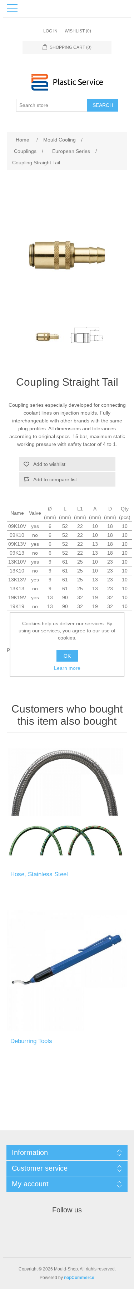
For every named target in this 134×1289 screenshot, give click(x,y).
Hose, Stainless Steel (39, 874)
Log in (50, 31)
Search (103, 105)
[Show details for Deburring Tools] (67, 970)
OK (67, 656)
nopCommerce (79, 1277)
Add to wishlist (49, 464)
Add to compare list (55, 479)
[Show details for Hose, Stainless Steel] (67, 804)
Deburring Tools (31, 1041)
